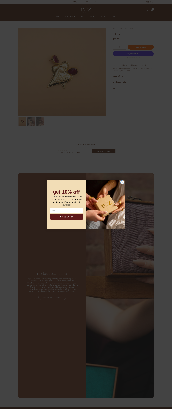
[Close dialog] (122, 182)
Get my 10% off (66, 217)
